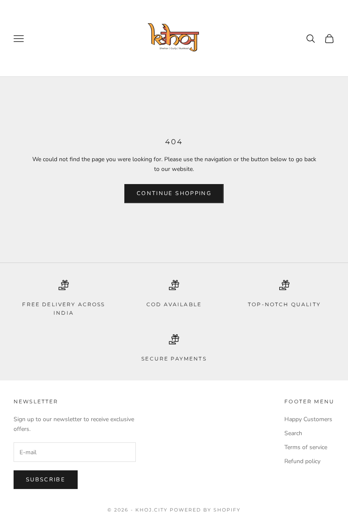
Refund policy (302, 461)
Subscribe (45, 479)
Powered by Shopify (205, 510)
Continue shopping (174, 193)
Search (293, 433)
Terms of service (305, 447)
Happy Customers (308, 419)
